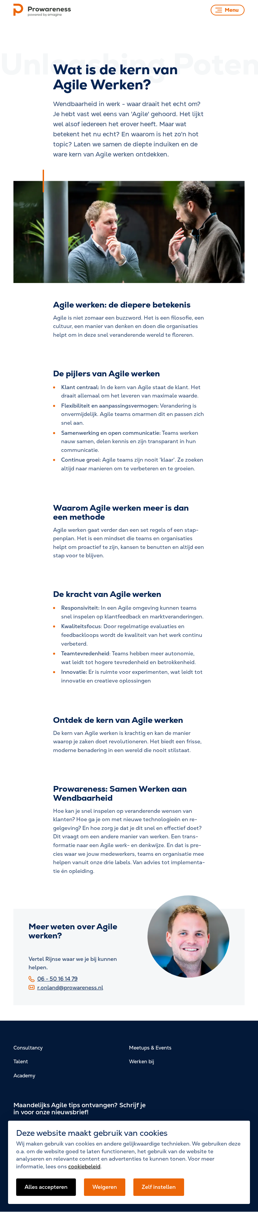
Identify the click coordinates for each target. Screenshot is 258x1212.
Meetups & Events (150, 1047)
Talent (20, 1061)
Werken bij (141, 1061)
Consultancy (28, 1047)
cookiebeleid (84, 1166)
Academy (24, 1075)
